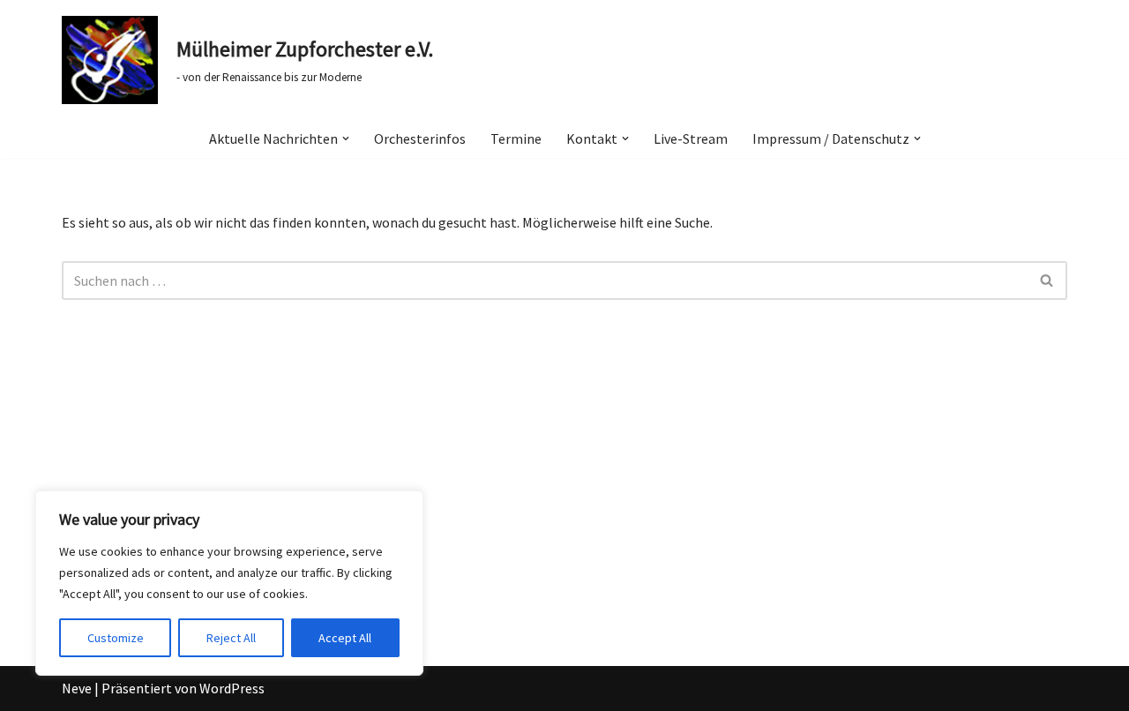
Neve (77, 688)
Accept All (344, 638)
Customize (115, 638)
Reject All (231, 638)
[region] (229, 583)
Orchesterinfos (420, 138)
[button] (345, 138)
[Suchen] (1047, 280)
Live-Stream (691, 138)
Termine (516, 138)
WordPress (232, 688)
